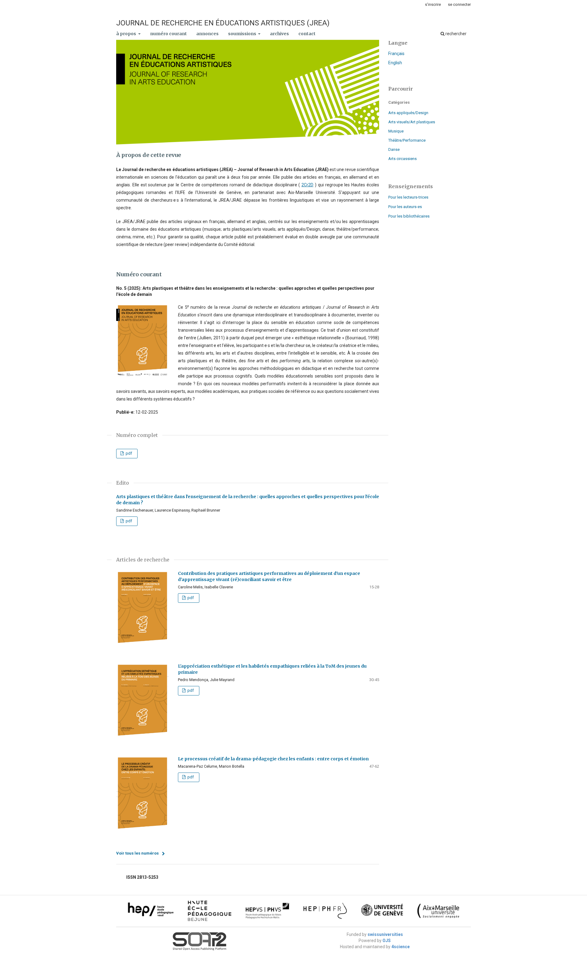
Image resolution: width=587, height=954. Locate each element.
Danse (394, 149)
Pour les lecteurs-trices (408, 197)
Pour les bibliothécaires (409, 216)
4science (400, 946)
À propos (126, 33)
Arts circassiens (402, 158)
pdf (128, 453)
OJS (386, 940)
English (395, 62)
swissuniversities (385, 934)
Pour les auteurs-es (405, 206)
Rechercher (456, 33)
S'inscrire (433, 4)
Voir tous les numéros (137, 853)
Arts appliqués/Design (408, 112)
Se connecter (459, 4)
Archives (279, 33)
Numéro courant (168, 33)
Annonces (207, 33)
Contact (307, 33)
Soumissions (242, 33)
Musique (396, 131)
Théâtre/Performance (407, 140)
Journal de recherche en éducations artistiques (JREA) (223, 23)
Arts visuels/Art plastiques (411, 122)
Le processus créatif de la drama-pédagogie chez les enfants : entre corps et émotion (273, 759)
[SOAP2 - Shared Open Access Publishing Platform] (199, 949)
